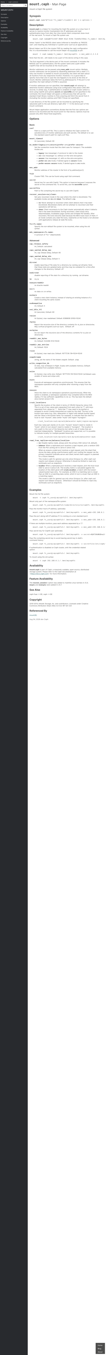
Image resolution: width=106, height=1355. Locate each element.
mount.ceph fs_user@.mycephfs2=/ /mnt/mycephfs (56, 553)
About (100, 1352)
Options (3, 21)
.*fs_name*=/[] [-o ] (61, 20)
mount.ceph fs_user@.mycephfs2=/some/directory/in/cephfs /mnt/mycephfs (68, 505)
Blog (99, 1349)
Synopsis (4, 14)
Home (100, 1345)
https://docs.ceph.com (39, 574)
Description (4, 17)
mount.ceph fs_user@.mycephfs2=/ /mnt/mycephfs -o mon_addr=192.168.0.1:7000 (69, 520)
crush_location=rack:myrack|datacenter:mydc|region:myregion (68, 421)
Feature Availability (7, 31)
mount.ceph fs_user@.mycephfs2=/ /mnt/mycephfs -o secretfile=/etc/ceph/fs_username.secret (69, 544)
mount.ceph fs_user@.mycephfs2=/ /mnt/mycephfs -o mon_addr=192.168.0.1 (68, 512)
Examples (4, 24)
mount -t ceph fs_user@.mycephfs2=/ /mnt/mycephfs (58, 498)
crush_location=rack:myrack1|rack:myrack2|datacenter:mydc (67, 437)
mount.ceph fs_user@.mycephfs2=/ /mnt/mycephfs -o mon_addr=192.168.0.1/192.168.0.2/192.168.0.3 (69, 527)
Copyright (4, 37)
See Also (4, 34)
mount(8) (73, 50)
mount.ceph (7, 10)
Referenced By (6, 41)
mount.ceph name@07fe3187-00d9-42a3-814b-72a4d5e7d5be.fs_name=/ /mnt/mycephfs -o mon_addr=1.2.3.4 (69, 39)
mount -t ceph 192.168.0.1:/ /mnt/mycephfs (54, 561)
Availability (4, 27)
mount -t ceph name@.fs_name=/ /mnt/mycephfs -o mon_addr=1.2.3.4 (65, 54)
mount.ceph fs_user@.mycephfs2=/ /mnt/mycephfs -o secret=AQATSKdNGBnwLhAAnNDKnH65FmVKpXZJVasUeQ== (69, 534)
